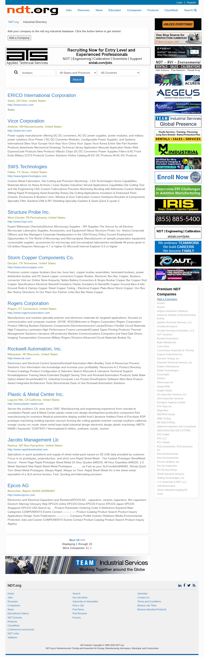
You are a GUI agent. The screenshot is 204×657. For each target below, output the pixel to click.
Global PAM (163, 386)
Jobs (69, 10)
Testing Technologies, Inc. (171, 478)
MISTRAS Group (166, 414)
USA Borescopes (166, 486)
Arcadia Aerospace (167, 326)
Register (191, 2)
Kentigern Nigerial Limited (171, 402)
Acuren (161, 303)
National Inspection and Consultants (176, 426)
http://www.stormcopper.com (25, 267)
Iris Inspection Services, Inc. (172, 394)
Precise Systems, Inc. (168, 462)
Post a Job (78, 605)
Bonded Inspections (167, 338)
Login (179, 2)
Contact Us (143, 597)
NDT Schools (15, 617)
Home (11, 593)
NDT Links (13, 633)
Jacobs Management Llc (33, 439)
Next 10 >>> (77, 540)
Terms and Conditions (149, 601)
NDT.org (13, 21)
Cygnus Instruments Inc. (170, 354)
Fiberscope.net (165, 382)
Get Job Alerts (80, 597)
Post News (78, 609)
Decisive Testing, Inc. (168, 358)
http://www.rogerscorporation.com (29, 312)
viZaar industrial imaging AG (172, 490)
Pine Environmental (167, 454)
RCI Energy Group (167, 469)
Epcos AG (18, 485)
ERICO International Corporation (42, 95)
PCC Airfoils (163, 442)
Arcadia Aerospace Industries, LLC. (176, 330)
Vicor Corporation (26, 121)
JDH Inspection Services (170, 398)
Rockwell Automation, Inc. (35, 348)
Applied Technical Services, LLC (174, 322)
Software (12, 637)
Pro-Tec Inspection (167, 465)
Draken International (168, 366)
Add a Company (167, 299)
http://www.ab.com (19, 358)
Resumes (84, 10)
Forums (77, 617)
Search (188, 10)
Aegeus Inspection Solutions (172, 311)
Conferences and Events (21, 629)
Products (153, 10)
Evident (161, 378)
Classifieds (171, 10)
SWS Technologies (27, 166)
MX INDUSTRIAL (166, 422)
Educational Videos (18, 613)
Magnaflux (162, 410)
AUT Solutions (165, 334)
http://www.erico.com (21, 104)
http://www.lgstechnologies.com (27, 176)
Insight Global (164, 390)
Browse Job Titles (147, 605)
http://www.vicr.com (20, 130)
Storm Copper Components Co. (41, 257)
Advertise (142, 593)
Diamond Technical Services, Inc (174, 362)
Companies (134, 10)
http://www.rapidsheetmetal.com (28, 449)
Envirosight (163, 374)
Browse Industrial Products (151, 609)
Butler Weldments (166, 342)
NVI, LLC (162, 438)
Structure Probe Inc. (29, 212)
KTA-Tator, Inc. (164, 406)
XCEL (160, 494)
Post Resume (80, 613)
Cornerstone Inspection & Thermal (175, 350)
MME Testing (164, 418)
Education (115, 10)
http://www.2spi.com (20, 221)
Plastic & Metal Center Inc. (36, 394)
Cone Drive (163, 346)
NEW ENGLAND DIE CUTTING (174, 430)
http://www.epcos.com (21, 494)
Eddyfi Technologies (168, 370)
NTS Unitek (163, 434)
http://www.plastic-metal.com (25, 403)
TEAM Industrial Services (170, 474)
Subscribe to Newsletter (85, 601)
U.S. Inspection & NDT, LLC (172, 482)
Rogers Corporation (28, 303)
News (99, 10)
